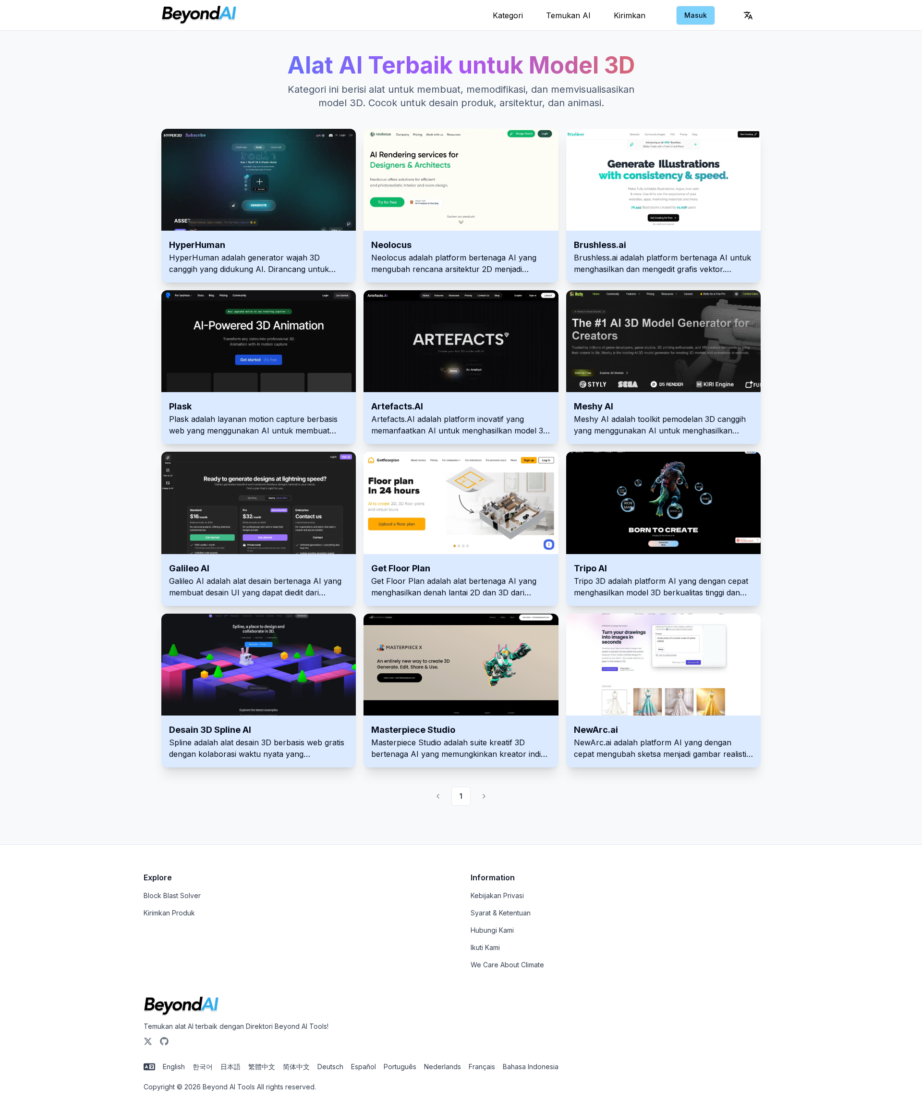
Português (400, 1066)
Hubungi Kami (492, 930)
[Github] (164, 1041)
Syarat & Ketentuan (501, 913)
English (174, 1066)
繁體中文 (261, 1066)
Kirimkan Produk (169, 913)
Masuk (695, 15)
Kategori (508, 15)
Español (363, 1066)
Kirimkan (629, 15)
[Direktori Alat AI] (199, 15)
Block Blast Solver (172, 895)
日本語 (230, 1066)
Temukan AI (568, 15)
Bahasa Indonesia (530, 1066)
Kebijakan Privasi (497, 895)
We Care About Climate (507, 965)
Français (482, 1066)
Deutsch (330, 1066)
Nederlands (442, 1066)
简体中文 (296, 1066)
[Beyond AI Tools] (181, 1006)
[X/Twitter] (148, 1041)
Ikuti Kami (485, 947)
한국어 (203, 1066)
